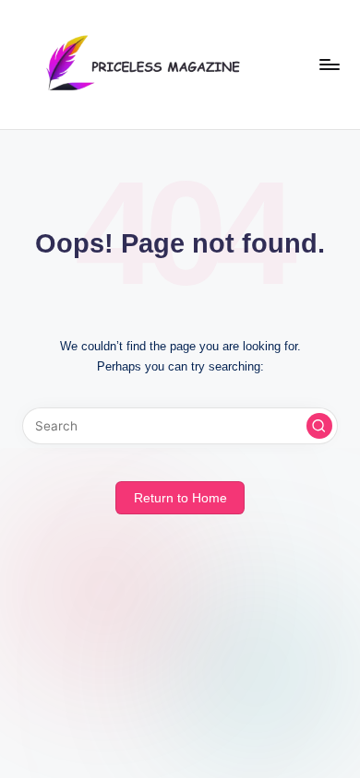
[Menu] (328, 64)
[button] (319, 426)
